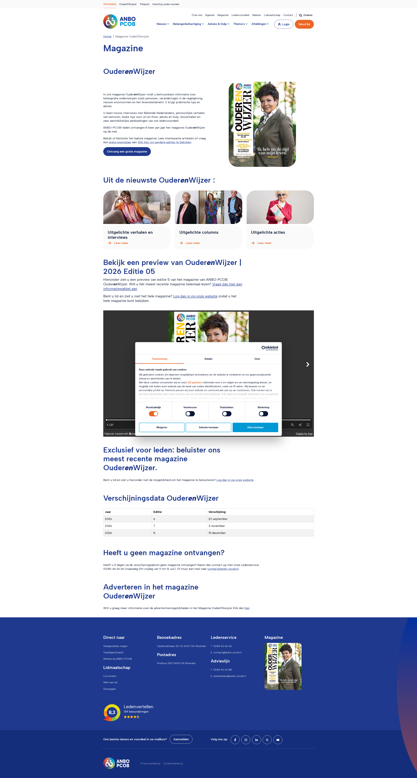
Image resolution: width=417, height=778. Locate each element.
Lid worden (109, 676)
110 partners (194, 382)
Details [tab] (209, 358)
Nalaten (256, 15)
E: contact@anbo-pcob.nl (226, 652)
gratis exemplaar (120, 142)
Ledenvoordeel (240, 15)
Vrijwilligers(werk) (113, 652)
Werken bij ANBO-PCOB (117, 658)
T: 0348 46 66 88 (221, 669)
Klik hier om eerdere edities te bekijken (164, 142)
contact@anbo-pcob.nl (223, 569)
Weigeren (161, 427)
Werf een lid (110, 682)
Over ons (197, 15)
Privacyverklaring (150, 763)
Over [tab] (257, 358)
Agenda (209, 15)
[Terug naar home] (119, 21)
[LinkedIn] (256, 739)
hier (247, 608)
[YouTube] (277, 739)
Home (107, 36)
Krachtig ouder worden (165, 4)
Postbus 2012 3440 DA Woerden (176, 663)
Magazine (223, 15)
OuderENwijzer (128, 4)
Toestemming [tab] (159, 358)
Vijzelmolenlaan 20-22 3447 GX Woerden (181, 646)
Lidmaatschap (272, 15)
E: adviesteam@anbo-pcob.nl (228, 676)
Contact (288, 15)
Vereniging (109, 4)
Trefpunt (145, 4)
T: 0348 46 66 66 (221, 646)
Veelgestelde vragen (115, 646)
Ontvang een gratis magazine (127, 151)
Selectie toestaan (208, 427)
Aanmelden (181, 739)
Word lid (304, 24)
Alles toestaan (255, 427)
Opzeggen (109, 688)
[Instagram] (245, 739)
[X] (267, 739)
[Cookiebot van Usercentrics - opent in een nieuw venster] (264, 348)
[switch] (190, 413)
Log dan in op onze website (195, 296)
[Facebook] (235, 739)
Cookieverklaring (173, 763)
